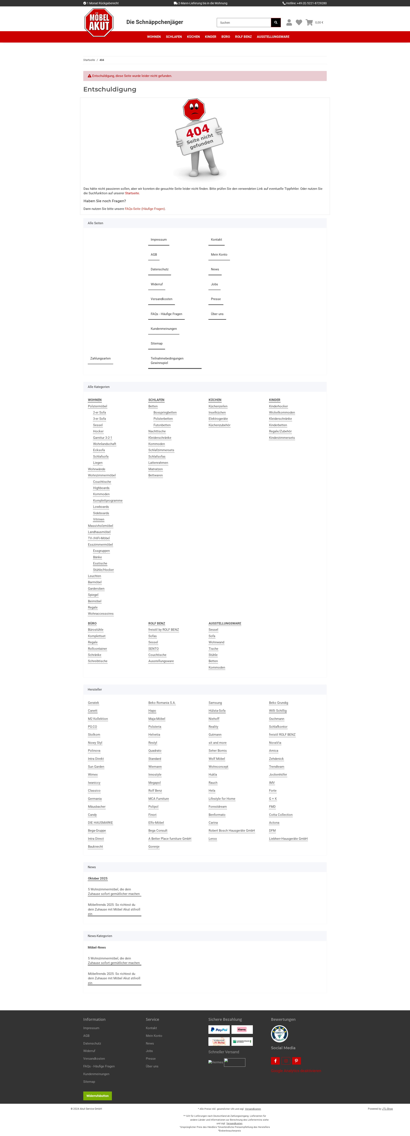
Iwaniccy (94, 783)
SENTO (153, 649)
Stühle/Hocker (103, 570)
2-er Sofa (99, 412)
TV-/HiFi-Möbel (99, 538)
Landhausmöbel (99, 532)
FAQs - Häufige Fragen (166, 314)
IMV (272, 783)
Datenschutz (159, 269)
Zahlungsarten (100, 358)
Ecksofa (99, 450)
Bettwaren (155, 475)
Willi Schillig (278, 711)
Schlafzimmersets (161, 450)
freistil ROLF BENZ (282, 735)
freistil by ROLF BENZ (163, 630)
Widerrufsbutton (97, 1096)
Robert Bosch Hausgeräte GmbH (232, 830)
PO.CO (92, 727)
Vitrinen (98, 519)
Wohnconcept (218, 767)
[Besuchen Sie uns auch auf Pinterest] (296, 1061)
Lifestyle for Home (222, 799)
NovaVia (275, 743)
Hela (212, 791)
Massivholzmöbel (100, 526)
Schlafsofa (100, 456)
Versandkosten (161, 299)
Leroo (213, 839)
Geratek (93, 703)
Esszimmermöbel (100, 545)
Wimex (93, 774)
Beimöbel (94, 601)
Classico (94, 791)
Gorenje (154, 847)
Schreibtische (97, 661)
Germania (95, 799)
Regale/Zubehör (280, 431)
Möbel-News (97, 947)
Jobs (214, 284)
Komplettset (96, 636)
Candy (92, 815)
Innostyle (154, 774)
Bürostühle (95, 630)
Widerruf (157, 284)
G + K (273, 799)
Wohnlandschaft (104, 444)
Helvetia (154, 735)
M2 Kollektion (98, 719)
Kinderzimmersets (282, 438)
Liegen (97, 463)
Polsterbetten (163, 419)
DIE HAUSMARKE (100, 823)
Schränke (94, 655)
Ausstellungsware (161, 661)
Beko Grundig (278, 703)
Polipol (153, 807)
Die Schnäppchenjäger (154, 22)
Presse (216, 299)
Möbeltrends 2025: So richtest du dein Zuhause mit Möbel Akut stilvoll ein (114, 909)
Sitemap (157, 343)
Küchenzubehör (219, 425)
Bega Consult (157, 830)
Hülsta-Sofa (217, 711)
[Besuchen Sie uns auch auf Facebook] (275, 1061)
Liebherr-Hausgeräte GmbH (288, 839)
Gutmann (215, 735)
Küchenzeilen (218, 406)
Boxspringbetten (165, 412)
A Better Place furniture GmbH (169, 839)
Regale (93, 607)
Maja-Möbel (156, 719)
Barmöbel (95, 582)
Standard (154, 759)
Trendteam (276, 767)
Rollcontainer (97, 649)
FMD (272, 807)
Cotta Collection (281, 815)
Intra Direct (96, 839)
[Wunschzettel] (299, 22)
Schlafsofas (156, 456)
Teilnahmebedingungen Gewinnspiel (167, 361)
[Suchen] (276, 22)
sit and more (218, 743)
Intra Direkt (96, 759)
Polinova (94, 751)
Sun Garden (96, 767)
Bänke (97, 557)
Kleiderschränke (159, 438)
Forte (273, 791)
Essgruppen (101, 551)
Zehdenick (276, 759)
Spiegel (93, 595)
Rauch (213, 783)
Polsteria (154, 727)
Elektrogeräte (218, 419)
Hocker (98, 431)
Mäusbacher (96, 807)
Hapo (152, 711)
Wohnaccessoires (101, 614)
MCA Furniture (158, 799)
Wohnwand (216, 642)
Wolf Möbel (217, 759)
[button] (289, 22)
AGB (154, 254)
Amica (273, 751)
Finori (152, 815)
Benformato (217, 815)
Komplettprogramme (108, 500)
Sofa (212, 636)
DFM (272, 830)
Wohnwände (96, 469)
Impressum (159, 240)
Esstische (100, 563)
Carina (213, 823)
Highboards (101, 488)
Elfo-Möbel (156, 823)
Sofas (152, 636)
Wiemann (155, 767)
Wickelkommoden (282, 412)
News (215, 269)
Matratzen (155, 469)
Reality (213, 727)
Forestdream (218, 807)
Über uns (217, 314)
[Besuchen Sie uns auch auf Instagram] (285, 1061)
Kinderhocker (278, 406)
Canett (92, 711)
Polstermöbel (97, 406)
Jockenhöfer (278, 774)
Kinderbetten (278, 425)
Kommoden (101, 494)
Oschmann (276, 719)
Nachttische (157, 431)
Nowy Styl (95, 743)
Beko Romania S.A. (162, 703)
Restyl (152, 743)
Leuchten (94, 576)
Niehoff (214, 719)
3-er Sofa (99, 419)
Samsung (215, 703)
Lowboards (101, 507)
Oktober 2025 (98, 878)
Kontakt (216, 240)
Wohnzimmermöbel (102, 475)
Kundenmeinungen (164, 329)
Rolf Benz (155, 791)
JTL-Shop (387, 1108)
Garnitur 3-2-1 (102, 438)
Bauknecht (95, 847)
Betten (153, 406)
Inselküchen (217, 412)
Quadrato (154, 751)
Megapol (154, 783)
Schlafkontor (278, 727)
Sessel (98, 425)
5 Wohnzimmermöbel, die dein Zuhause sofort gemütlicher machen (114, 891)
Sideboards (101, 513)
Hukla (213, 774)
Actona (274, 823)
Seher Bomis (218, 751)
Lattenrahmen (158, 463)
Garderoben (96, 589)
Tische (213, 649)
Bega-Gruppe (97, 830)
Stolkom (94, 735)
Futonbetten (162, 425)
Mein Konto (219, 254)
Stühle (213, 655)
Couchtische (102, 482)
